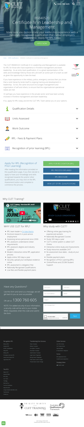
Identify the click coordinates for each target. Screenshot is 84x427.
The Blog (5, 381)
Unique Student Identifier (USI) (10, 390)
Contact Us (5, 394)
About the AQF (6, 387)
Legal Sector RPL (7, 359)
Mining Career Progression (36, 357)
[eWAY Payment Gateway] (55, 414)
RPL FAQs (5, 376)
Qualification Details (23, 108)
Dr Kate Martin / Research (62, 350)
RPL (3, 423)
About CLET (6, 372)
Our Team (5, 378)
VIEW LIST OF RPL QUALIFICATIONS (61, 183)
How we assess (60, 348)
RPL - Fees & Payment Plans (27, 138)
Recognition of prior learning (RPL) (31, 148)
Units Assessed (20, 118)
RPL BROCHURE (61, 177)
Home (4, 58)
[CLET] (13, 5)
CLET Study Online (61, 346)
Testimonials (6, 392)
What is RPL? (6, 344)
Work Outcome (20, 128)
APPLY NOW (42, 43)
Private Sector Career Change (36, 361)
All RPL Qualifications (13, 58)
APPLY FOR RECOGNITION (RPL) (61, 163)
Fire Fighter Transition (35, 348)
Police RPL (5, 350)
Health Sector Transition (35, 353)
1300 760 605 (62, 3)
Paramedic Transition (34, 350)
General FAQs (6, 374)
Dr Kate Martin (28, 231)
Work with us (6, 383)
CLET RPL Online (60, 344)
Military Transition (34, 346)
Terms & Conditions (7, 385)
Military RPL (6, 353)
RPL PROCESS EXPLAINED (61, 170)
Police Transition (33, 344)
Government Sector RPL (8, 357)
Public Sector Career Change (36, 359)
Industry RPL (6, 346)
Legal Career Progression (35, 355)
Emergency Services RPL (8, 355)
